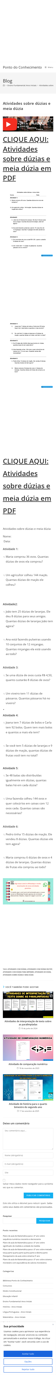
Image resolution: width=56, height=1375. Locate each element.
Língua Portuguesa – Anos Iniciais (17, 1312)
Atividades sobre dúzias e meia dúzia (18, 975)
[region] (28, 1348)
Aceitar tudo (28, 1353)
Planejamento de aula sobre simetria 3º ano (21, 1256)
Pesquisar (7, 1216)
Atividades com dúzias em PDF (39, 969)
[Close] (53, 1324)
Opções (28, 1361)
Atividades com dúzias (17, 969)
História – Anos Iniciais (12, 1306)
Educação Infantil (10, 1296)
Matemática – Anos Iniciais (14, 1317)
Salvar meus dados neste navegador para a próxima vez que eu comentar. (28, 1185)
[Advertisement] (28, 28)
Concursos (7, 1285)
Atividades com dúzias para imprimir (18, 972)
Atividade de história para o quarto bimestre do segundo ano (28, 1105)
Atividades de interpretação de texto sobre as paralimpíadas (28, 1023)
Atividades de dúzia (43, 972)
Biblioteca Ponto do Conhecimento (18, 1280)
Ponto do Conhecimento (22, 67)
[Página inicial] (4, 85)
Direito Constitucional (12, 1291)
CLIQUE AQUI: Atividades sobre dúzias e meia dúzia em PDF (27, 159)
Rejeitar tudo (28, 1369)
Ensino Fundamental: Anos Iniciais (17, 1301)
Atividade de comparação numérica (28, 1064)
